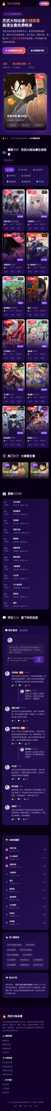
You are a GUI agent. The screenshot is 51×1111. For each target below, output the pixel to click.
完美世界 (16, 548)
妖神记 (16, 593)
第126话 (38, 125)
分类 (35, 1106)
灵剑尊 (16, 520)
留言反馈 (5, 1084)
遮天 (15, 603)
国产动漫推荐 (27, 955)
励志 (42, 228)
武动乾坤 (16, 511)
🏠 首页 (5, 138)
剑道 (42, 401)
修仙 (30, 271)
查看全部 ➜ (8, 160)
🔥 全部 (9, 170)
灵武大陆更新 (11, 950)
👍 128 (14, 685)
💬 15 (20, 799)
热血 (12, 228)
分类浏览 (5, 1052)
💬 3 (19, 819)
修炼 (18, 228)
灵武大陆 (16, 529)
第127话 (25, 125)
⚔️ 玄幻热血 (22, 170)
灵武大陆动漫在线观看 (19, 138)
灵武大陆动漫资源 (26, 950)
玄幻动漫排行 (11, 960)
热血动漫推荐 (11, 965)
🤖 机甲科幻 (11, 175)
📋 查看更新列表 (37, 50)
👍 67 (14, 819)
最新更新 (5, 1040)
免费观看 (44, 3)
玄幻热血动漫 (7, 1062)
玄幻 (6, 228)
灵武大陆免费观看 (13, 955)
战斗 (36, 228)
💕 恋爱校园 (26, 175)
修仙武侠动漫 (7, 1066)
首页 (15, 1106)
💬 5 (19, 779)
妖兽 (42, 445)
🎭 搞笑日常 (26, 181)
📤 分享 (27, 685)
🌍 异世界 (40, 181)
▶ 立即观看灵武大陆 (14, 50)
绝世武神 (16, 557)
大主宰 (16, 575)
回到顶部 (5, 1092)
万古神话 (16, 502)
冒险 (12, 271)
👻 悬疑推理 (11, 181)
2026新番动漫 (37, 960)
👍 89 (14, 779)
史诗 (42, 315)
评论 (30, 1106)
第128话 (13, 125)
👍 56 (14, 721)
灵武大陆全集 (18, 38)
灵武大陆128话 (38, 965)
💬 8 (19, 721)
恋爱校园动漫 (7, 1074)
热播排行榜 (6, 1048)
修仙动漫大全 (24, 960)
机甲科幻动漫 (7, 1070)
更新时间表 (6, 1044)
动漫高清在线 (24, 965)
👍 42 (14, 799)
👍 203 (14, 743)
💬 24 (21, 743)
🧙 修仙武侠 (37, 170)
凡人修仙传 (17, 584)
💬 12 (21, 685)
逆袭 (18, 358)
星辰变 (16, 538)
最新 (20, 1106)
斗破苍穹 (16, 566)
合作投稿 (5, 1088)
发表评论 (39, 659)
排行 (25, 1106)
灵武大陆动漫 (11, 3)
